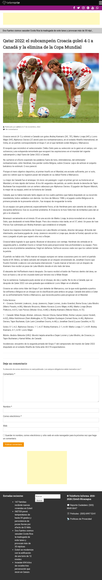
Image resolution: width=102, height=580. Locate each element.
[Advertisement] (51, 19)
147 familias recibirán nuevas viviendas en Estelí (25, 31)
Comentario (9, 374)
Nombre (7, 406)
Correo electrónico (12, 416)
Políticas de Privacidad (81, 519)
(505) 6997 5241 (88, 513)
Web (5, 426)
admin (18, 127)
